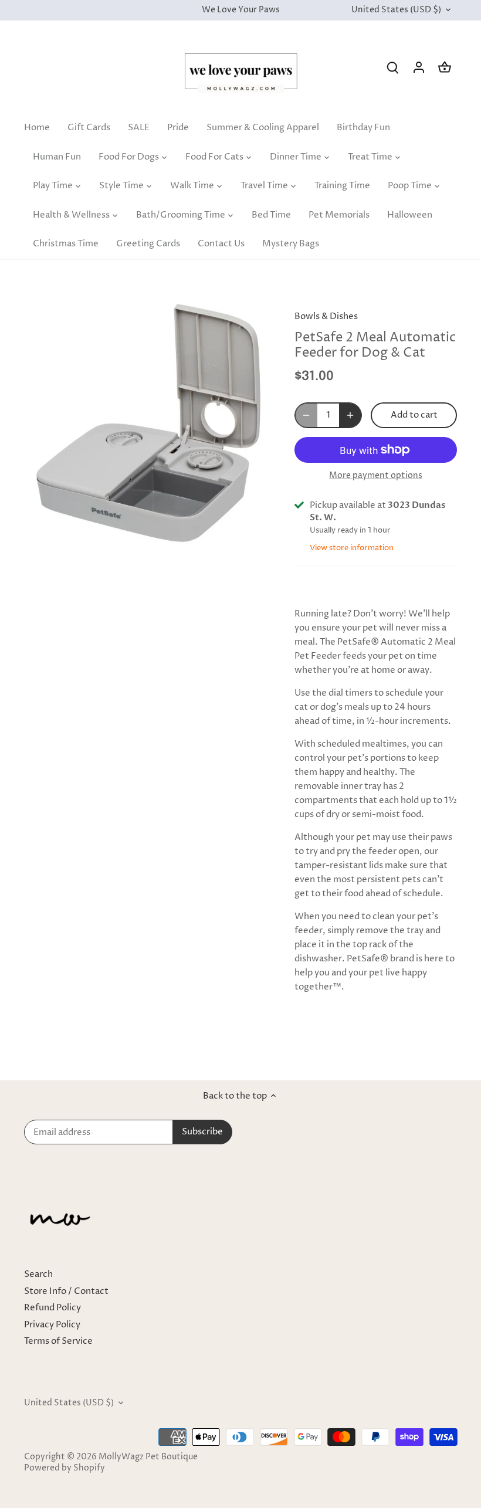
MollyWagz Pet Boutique (148, 1457)
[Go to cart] (445, 67)
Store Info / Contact (66, 1291)
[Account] (419, 67)
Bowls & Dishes (326, 316)
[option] (148, 423)
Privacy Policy (52, 1325)
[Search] (393, 67)
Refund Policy (52, 1308)
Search (38, 1274)
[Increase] (350, 415)
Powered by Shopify (64, 1468)
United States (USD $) (396, 10)
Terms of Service (58, 1341)
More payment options (375, 475)
